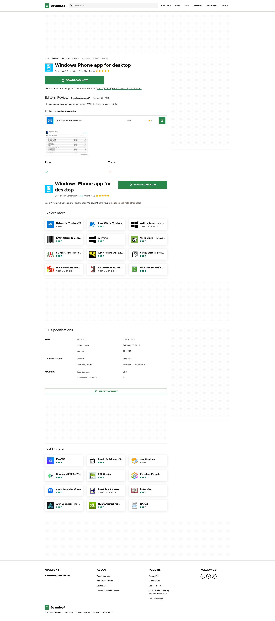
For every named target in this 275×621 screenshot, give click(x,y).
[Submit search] (71, 5)
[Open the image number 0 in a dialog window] (67, 143)
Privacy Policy (155, 576)
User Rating (89, 71)
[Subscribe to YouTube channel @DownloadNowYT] (214, 576)
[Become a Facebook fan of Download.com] (203, 576)
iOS (186, 6)
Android (197, 6)
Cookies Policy (155, 585)
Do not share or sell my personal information (159, 592)
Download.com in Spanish (108, 590)
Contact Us (101, 585)
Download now (77, 80)
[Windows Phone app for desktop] (49, 67)
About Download (104, 576)
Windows (165, 6)
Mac (177, 6)
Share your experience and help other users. (119, 88)
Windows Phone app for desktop (93, 65)
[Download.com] (55, 5)
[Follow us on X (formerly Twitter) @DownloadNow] (208, 576)
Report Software (108, 391)
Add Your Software (105, 581)
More (224, 5)
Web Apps (211, 6)
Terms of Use (154, 581)
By (66, 71)
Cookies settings (156, 598)
